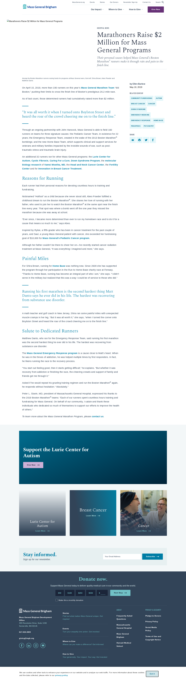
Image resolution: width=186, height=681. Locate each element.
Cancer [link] (151, 104)
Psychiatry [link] (149, 126)
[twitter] (146, 140)
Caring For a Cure (60, 160)
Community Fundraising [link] (141, 98)
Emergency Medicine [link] (140, 115)
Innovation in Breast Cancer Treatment (60, 168)
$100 (70, 593)
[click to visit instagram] (35, 645)
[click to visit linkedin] (28, 645)
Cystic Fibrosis (40, 160)
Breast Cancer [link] (138, 104)
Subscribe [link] (150, 556)
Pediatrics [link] (135, 126)
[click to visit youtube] (42, 645)
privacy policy (61, 675)
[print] (139, 140)
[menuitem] (78, 2)
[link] (78, 2)
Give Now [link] (155, 9)
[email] (133, 140)
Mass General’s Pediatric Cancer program (66, 238)
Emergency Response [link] (140, 120)
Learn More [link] (40, 531)
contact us (98, 416)
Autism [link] (159, 98)
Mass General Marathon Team (97, 87)
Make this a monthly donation (71, 600)
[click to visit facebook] (21, 645)
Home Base (59, 266)
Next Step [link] (118, 593)
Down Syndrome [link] (138, 109)
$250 (80, 593)
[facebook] (153, 140)
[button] (160, 2)
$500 (91, 593)
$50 (59, 593)
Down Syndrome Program (85, 160)
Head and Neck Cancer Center (87, 164)
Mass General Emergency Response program (52, 353)
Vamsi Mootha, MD (54, 164)
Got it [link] (152, 674)
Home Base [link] (158, 120)
